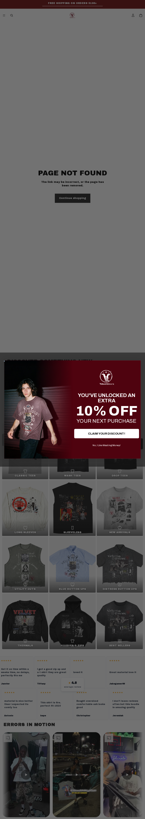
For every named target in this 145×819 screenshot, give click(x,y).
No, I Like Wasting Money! (106, 445)
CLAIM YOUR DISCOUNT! (106, 433)
